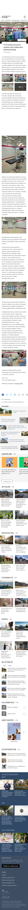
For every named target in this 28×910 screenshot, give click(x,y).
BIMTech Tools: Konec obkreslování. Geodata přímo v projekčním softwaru (16, 754)
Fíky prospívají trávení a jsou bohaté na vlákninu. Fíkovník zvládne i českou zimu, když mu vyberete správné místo (20, 847)
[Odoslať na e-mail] (23, 395)
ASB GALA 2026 (11, 713)
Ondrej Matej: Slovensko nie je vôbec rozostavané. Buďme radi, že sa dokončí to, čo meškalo (7, 793)
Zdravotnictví (7, 399)
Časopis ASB (7, 454)
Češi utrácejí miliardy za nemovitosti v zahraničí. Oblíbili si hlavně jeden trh (16, 676)
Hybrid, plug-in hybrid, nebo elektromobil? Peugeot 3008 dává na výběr (21, 635)
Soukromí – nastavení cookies (9, 885)
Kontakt (4, 875)
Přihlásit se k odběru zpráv (10, 866)
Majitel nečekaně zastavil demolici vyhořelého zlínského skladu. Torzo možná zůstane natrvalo (6, 502)
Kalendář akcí (8, 702)
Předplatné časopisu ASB (8, 880)
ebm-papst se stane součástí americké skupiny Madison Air (21, 610)
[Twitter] (11, 395)
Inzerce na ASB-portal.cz (8, 877)
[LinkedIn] (15, 395)
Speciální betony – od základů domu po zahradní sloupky (16, 767)
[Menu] (25, 17)
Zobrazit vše (7, 481)
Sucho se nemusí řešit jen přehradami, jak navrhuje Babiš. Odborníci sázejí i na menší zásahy (6, 524)
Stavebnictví (7, 578)
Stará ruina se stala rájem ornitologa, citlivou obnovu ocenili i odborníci (16, 688)
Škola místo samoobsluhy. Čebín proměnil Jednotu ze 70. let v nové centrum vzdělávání (21, 549)
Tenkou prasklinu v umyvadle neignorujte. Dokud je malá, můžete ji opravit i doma (20, 819)
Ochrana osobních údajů (8, 882)
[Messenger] (7, 395)
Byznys (5, 619)
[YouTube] (19, 395)
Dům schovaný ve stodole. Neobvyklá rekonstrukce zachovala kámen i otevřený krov (6, 568)
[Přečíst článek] (10, 462)
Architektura (8, 533)
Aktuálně (6, 487)
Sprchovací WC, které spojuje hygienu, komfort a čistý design (15, 760)
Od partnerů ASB (9, 749)
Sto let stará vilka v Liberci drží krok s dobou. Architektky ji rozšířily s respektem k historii (6, 549)
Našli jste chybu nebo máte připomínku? (14, 402)
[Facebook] (3, 395)
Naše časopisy (8, 720)
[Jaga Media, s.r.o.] (6, 893)
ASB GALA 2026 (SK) (12, 707)
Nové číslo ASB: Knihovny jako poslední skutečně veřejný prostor (9, 471)
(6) (22, 40)
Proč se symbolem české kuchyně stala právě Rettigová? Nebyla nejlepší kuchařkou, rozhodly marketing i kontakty (7, 847)
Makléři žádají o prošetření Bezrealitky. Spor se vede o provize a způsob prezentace (6, 654)
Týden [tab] (4, 665)
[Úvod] (6, 16)
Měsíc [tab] (9, 665)
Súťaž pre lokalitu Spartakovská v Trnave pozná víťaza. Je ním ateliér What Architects (20, 793)
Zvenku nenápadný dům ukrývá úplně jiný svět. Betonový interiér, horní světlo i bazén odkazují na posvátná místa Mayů (7, 820)
